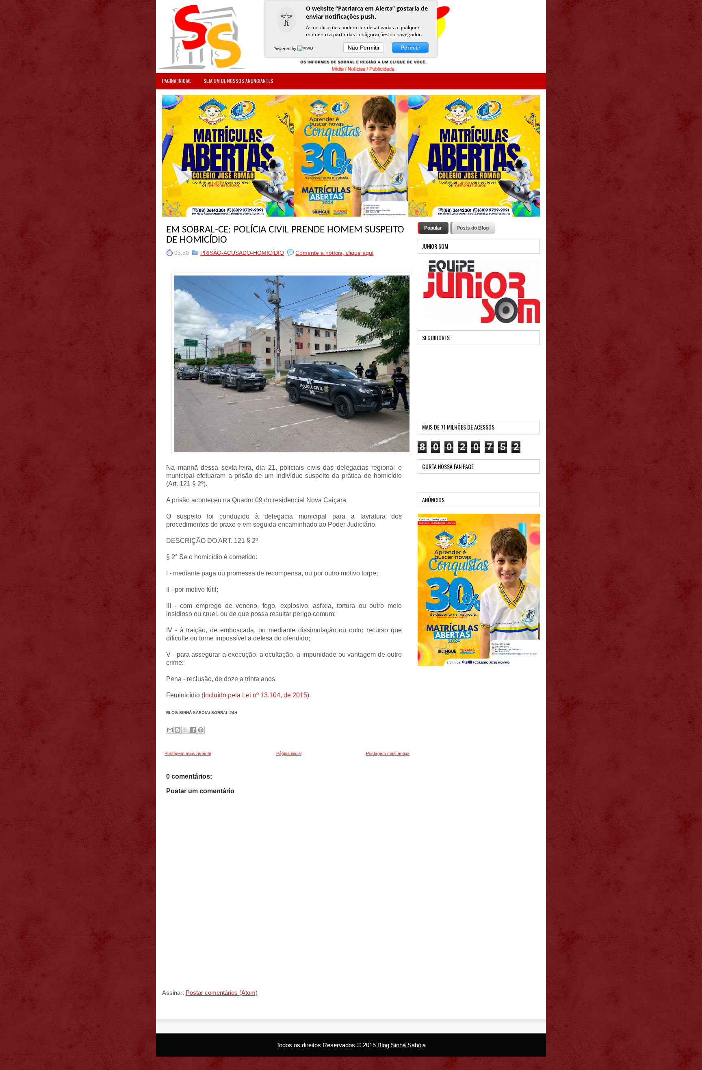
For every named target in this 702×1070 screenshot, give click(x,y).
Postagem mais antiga (388, 753)
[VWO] (305, 48)
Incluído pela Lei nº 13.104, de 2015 (255, 695)
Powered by (285, 48)
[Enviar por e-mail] (170, 730)
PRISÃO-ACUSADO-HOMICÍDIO (242, 253)
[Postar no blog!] (177, 730)
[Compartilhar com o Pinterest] (201, 730)
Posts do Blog (473, 228)
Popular (433, 228)
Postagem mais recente (188, 753)
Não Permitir (364, 47)
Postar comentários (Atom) (222, 992)
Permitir (410, 47)
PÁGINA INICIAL (176, 80)
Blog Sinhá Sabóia (401, 1045)
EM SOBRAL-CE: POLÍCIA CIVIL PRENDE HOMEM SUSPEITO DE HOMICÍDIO (285, 235)
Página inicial (288, 753)
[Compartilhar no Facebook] (193, 730)
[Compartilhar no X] (185, 730)
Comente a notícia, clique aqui (334, 253)
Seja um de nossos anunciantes (238, 80)
